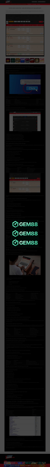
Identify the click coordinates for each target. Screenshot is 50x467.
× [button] (37, 221)
